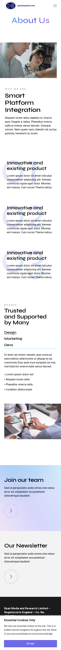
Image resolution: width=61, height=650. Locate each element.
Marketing (13, 339)
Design (10, 333)
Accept (30, 643)
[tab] (10, 333)
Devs (8, 345)
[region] (30, 632)
